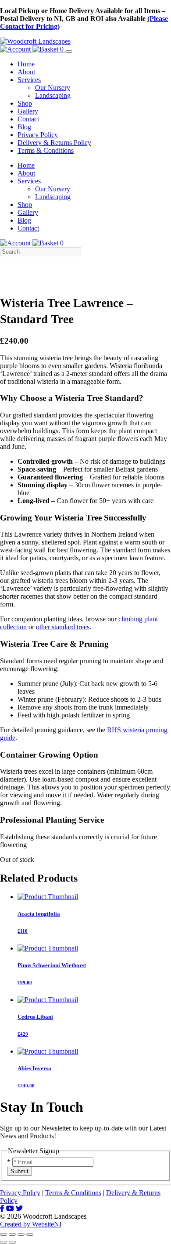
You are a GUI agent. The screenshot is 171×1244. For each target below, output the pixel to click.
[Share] (21, 1234)
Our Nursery (52, 87)
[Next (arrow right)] (12, 1242)
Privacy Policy (38, 134)
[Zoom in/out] (3, 1234)
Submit (19, 1171)
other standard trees (62, 627)
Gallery (28, 111)
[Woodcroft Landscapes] (35, 41)
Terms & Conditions (46, 150)
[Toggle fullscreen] (12, 1234)
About (26, 72)
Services (29, 79)
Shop (25, 103)
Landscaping (53, 95)
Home (26, 64)
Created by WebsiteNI (30, 1224)
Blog (24, 127)
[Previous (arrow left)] (3, 1242)
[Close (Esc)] (29, 1234)
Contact (28, 119)
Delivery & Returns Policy (54, 142)
